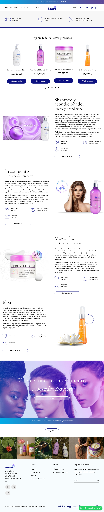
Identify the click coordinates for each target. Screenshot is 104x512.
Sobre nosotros (26, 7)
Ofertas (36, 7)
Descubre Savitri (67, 156)
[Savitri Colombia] (52, 7)
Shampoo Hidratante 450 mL (16, 70)
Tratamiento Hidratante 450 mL (40, 70)
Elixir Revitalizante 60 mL (87, 70)
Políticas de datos (58, 469)
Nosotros (34, 469)
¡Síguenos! (52, 431)
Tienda (16, 7)
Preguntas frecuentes (38, 479)
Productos (8, 7)
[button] (96, 7)
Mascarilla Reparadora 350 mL (64, 69)
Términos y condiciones (60, 472)
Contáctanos (35, 472)
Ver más (52, 398)
